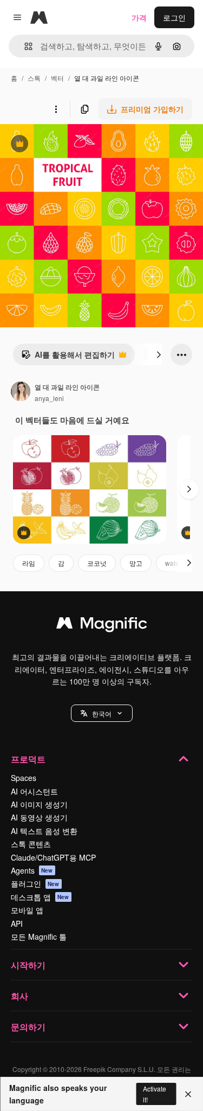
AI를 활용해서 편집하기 (68, 357)
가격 (139, 17)
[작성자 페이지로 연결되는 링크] (20, 392)
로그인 (174, 17)
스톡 (34, 77)
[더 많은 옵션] (56, 109)
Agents (32, 870)
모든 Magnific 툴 (39, 936)
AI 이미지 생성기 (39, 804)
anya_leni (49, 398)
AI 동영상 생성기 (39, 817)
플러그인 (35, 883)
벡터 (57, 77)
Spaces (23, 777)
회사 (19, 996)
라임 (28, 562)
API (17, 923)
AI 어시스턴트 (34, 791)
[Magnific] (101, 625)
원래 (62, 145)
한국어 (102, 713)
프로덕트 (28, 759)
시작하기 (28, 965)
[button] (102, 713)
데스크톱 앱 (40, 897)
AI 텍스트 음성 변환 (44, 830)
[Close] (188, 1094)
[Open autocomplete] (24, 46)
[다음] (158, 354)
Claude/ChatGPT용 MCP (53, 857)
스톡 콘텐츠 (31, 843)
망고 (135, 562)
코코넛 (97, 562)
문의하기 (28, 1026)
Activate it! (154, 1093)
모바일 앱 (27, 910)
